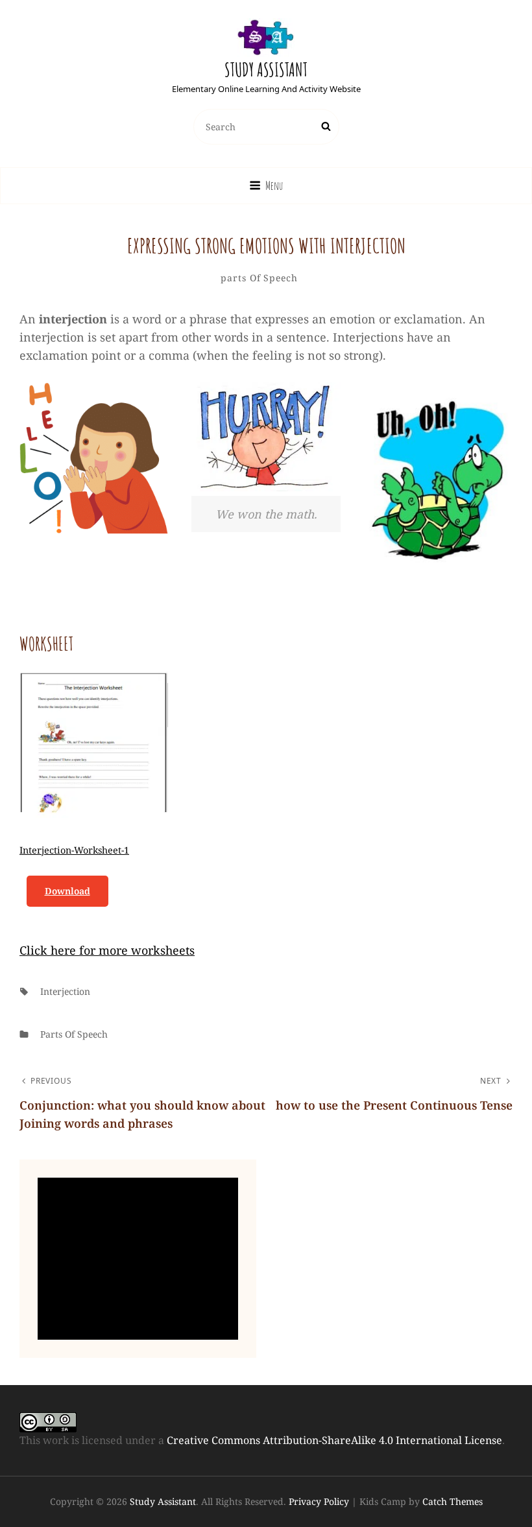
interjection (65, 991)
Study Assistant (266, 69)
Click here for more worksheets (107, 950)
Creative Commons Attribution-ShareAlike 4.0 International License (334, 1440)
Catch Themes (452, 1501)
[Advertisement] (140, 1260)
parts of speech (259, 278)
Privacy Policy (319, 1501)
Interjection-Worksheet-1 (74, 850)
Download (67, 891)
